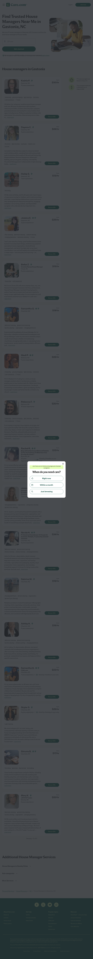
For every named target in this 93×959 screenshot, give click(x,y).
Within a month (46, 485)
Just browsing (46, 491)
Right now (46, 478)
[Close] (63, 463)
